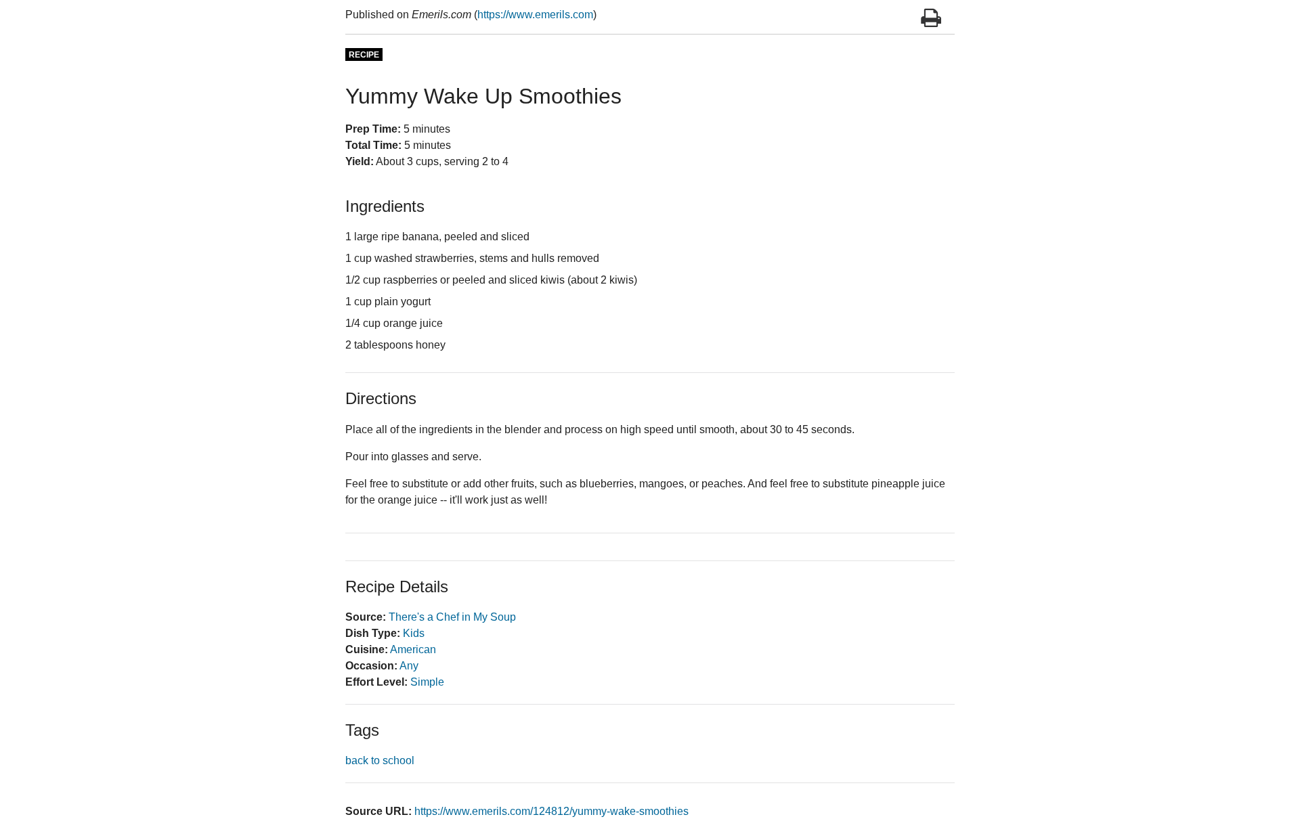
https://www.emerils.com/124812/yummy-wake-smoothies (551, 811)
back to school (379, 760)
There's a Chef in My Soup (452, 617)
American (413, 649)
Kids (414, 633)
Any (408, 665)
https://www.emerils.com (535, 14)
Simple (427, 682)
